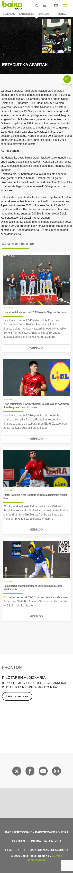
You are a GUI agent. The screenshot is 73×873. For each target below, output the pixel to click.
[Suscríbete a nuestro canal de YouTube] (43, 772)
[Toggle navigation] (65, 6)
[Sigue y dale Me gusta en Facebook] (30, 772)
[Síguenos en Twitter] (16, 772)
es (44, 5)
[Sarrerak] (54, 5)
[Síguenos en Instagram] (56, 772)
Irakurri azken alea (17, 696)
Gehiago (36, 347)
